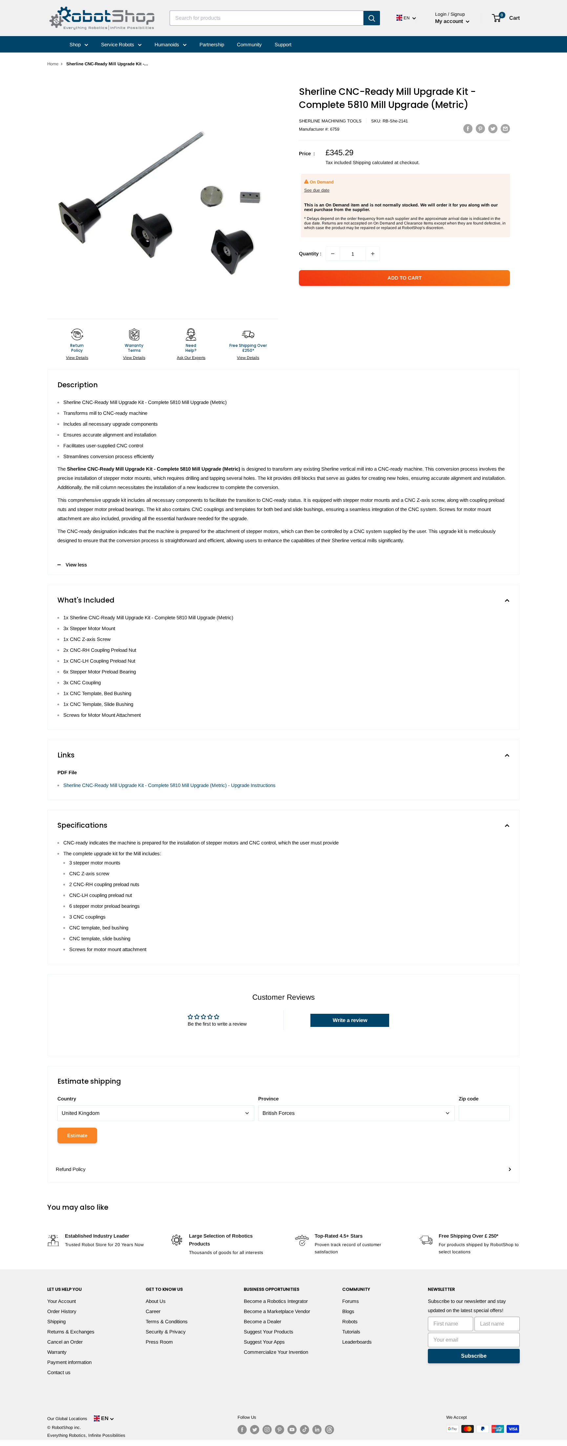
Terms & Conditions (167, 1321)
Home (52, 63)
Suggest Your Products (268, 1331)
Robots (350, 1321)
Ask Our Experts (191, 357)
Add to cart (405, 278)
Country (66, 1098)
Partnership (212, 44)
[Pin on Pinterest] (480, 128)
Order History (61, 1311)
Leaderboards (357, 1342)
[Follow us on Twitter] (254, 1429)
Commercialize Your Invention (276, 1352)
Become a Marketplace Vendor (277, 1311)
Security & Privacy (166, 1331)
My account (449, 21)
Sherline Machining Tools (330, 120)
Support (283, 44)
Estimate (77, 1135)
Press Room (159, 1342)
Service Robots (118, 44)
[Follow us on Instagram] (267, 1429)
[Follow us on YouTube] (292, 1429)
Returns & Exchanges (70, 1331)
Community (249, 44)
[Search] (372, 18)
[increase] (373, 254)
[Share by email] (505, 128)
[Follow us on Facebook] (242, 1429)
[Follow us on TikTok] (304, 1429)
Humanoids (167, 44)
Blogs (348, 1311)
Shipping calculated (373, 162)
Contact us (59, 1372)
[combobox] (267, 18)
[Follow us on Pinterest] (279, 1429)
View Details (77, 357)
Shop (76, 44)
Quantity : (310, 253)
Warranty (57, 1352)
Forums (350, 1301)
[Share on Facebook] (467, 128)
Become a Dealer (262, 1321)
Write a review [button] (350, 1020)
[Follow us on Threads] (329, 1429)
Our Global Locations (67, 1418)
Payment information (69, 1362)
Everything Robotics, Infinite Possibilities (86, 1435)
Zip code (468, 1098)
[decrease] (333, 254)
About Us (156, 1301)
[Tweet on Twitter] (492, 128)
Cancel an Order (65, 1342)
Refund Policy (71, 1169)
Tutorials (351, 1331)
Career (153, 1311)
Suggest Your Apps (264, 1342)
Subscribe (474, 1356)
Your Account (61, 1301)
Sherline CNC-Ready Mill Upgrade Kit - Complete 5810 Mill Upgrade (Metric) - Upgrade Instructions (169, 785)
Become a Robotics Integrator (276, 1301)
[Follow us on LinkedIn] (317, 1429)
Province (268, 1098)
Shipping (56, 1321)
